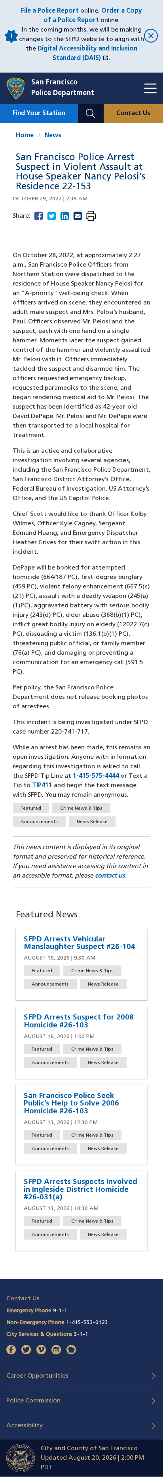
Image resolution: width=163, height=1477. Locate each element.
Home (25, 136)
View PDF (91, 217)
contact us (110, 876)
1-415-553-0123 (87, 1323)
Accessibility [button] (24, 1426)
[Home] (18, 88)
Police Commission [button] (33, 1401)
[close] (150, 36)
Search (91, 109)
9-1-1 (60, 1311)
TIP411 (42, 785)
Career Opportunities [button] (37, 1376)
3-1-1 (81, 1334)
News (53, 136)
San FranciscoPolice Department (62, 88)
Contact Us (133, 113)
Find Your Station (39, 113)
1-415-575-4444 (96, 776)
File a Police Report (50, 11)
